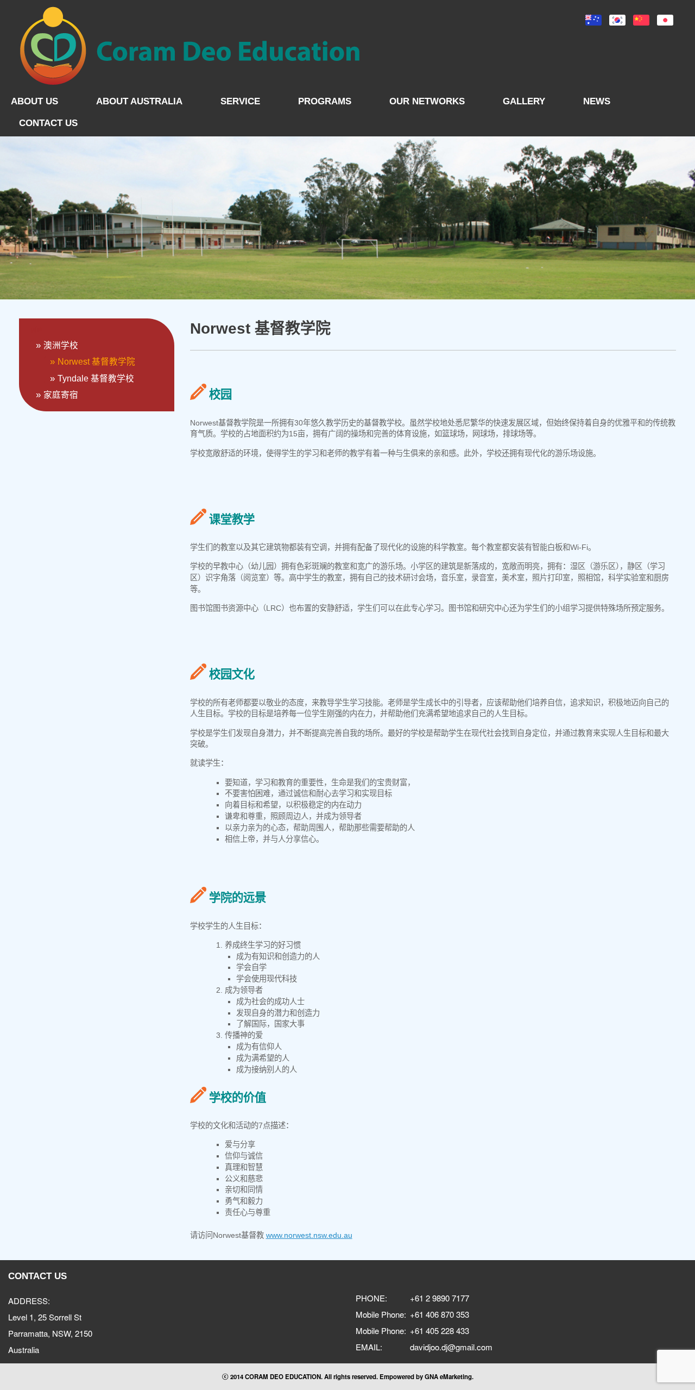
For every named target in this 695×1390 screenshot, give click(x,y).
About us (34, 101)
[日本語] (665, 20)
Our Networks (427, 101)
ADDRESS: (29, 1300)
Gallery (524, 101)
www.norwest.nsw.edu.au (309, 1235)
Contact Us (48, 123)
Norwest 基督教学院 (96, 361)
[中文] (641, 20)
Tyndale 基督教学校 (96, 378)
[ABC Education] (190, 46)
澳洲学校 (60, 345)
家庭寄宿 (60, 394)
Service (240, 101)
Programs (324, 101)
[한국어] (617, 20)
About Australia (139, 101)
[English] (593, 20)
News (596, 101)
